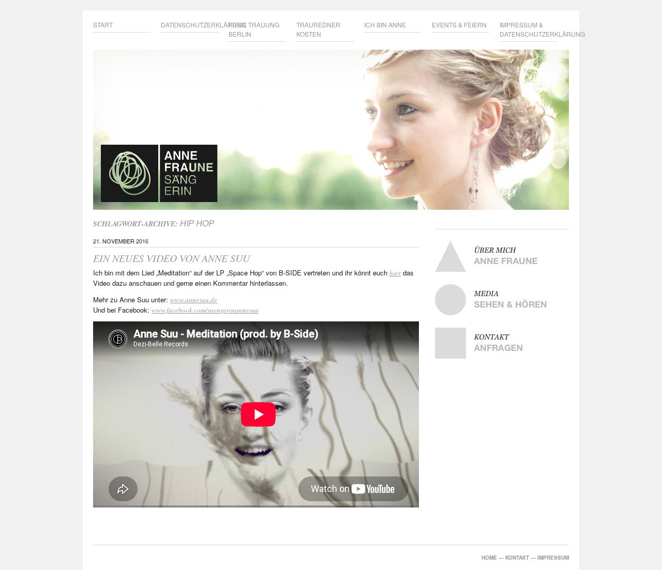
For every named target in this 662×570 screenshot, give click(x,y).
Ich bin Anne (385, 24)
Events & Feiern (459, 24)
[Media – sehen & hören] (501, 299)
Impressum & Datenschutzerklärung (528, 29)
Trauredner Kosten (318, 29)
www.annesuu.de (193, 299)
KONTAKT (517, 557)
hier (395, 273)
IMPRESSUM (553, 557)
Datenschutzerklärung (189, 24)
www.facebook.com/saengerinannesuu (205, 310)
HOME (489, 557)
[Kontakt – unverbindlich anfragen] (501, 343)
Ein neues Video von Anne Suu (171, 258)
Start (103, 24)
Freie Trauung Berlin (254, 29)
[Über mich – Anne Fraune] (501, 256)
